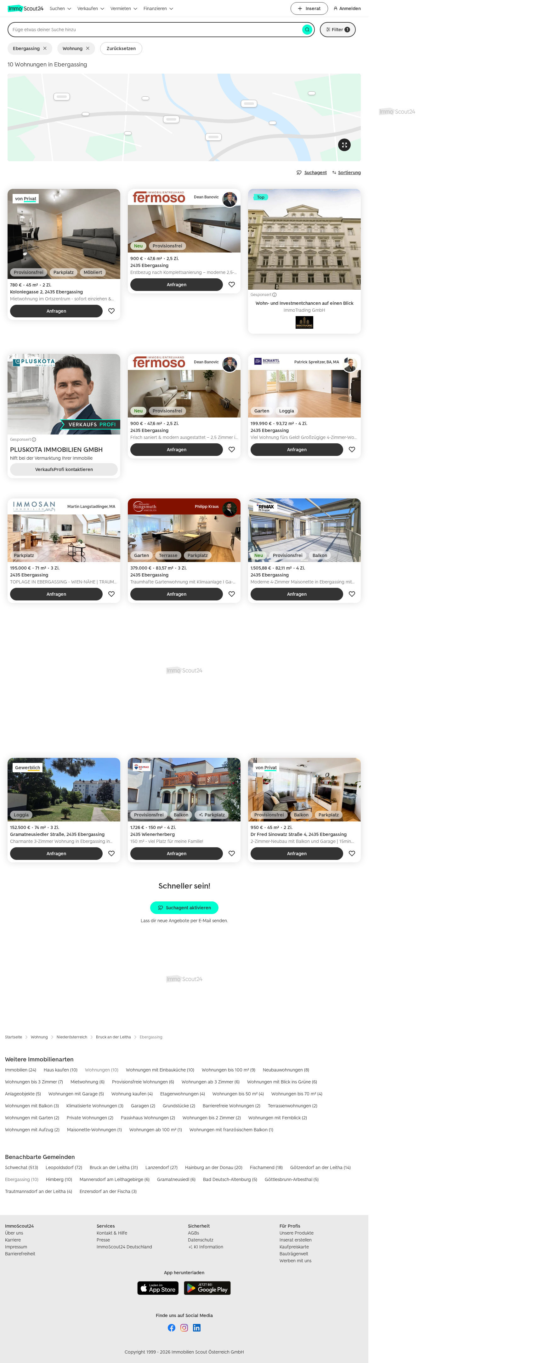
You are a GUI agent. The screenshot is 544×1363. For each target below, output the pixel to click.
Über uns (14, 1232)
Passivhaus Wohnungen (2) (148, 1117)
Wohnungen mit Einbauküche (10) (160, 1069)
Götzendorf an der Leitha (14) (320, 1167)
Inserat (313, 8)
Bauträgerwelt (294, 1253)
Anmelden (350, 8)
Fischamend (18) (266, 1167)
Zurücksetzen (121, 48)
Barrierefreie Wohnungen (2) (231, 1105)
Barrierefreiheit (20, 1253)
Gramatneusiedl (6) (176, 1179)
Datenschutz (200, 1239)
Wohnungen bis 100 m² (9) (228, 1069)
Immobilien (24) (20, 1069)
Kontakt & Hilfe (112, 1232)
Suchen (57, 8)
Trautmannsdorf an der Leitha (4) (38, 1191)
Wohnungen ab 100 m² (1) (155, 1129)
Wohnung (72, 48)
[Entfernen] (46, 48)
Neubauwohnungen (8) (286, 1069)
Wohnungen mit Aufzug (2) (32, 1129)
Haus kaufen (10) (60, 1069)
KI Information (208, 1246)
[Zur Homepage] (26, 8)
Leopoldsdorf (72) (64, 1167)
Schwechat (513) (21, 1167)
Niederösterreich (72, 1037)
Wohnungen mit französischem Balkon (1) (231, 1129)
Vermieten (120, 8)
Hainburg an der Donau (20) (213, 1167)
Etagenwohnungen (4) (182, 1093)
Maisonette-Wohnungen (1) (94, 1129)
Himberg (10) (59, 1179)
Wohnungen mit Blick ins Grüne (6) (282, 1081)
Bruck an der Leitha (113, 1037)
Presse (103, 1239)
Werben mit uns (295, 1260)
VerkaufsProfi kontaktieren (64, 469)
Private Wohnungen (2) (90, 1117)
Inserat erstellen (296, 1239)
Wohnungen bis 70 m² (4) (296, 1093)
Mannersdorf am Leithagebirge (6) (115, 1179)
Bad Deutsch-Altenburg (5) (230, 1179)
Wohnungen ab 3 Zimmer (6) (211, 1081)
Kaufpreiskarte (294, 1246)
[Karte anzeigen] (184, 117)
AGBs (193, 1232)
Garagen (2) (143, 1105)
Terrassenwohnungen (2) (292, 1105)
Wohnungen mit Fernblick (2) (277, 1117)
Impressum (16, 1246)
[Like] (111, 311)
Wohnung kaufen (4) (132, 1093)
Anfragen (56, 311)
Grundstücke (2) (179, 1105)
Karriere (13, 1239)
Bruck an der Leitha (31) (114, 1167)
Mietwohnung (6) (88, 1081)
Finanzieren (155, 8)
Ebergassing (26, 48)
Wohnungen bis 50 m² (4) (238, 1093)
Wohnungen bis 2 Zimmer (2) (212, 1117)
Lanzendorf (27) (161, 1167)
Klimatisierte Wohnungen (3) (94, 1105)
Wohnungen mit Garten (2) (32, 1117)
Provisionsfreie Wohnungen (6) (143, 1081)
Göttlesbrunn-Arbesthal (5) (292, 1179)
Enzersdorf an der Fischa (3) (108, 1191)
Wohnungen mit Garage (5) (76, 1093)
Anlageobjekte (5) (23, 1093)
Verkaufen (87, 8)
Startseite (13, 1037)
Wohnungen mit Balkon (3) (32, 1105)
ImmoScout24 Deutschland (124, 1246)
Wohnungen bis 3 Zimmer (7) (34, 1081)
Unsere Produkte (297, 1232)
